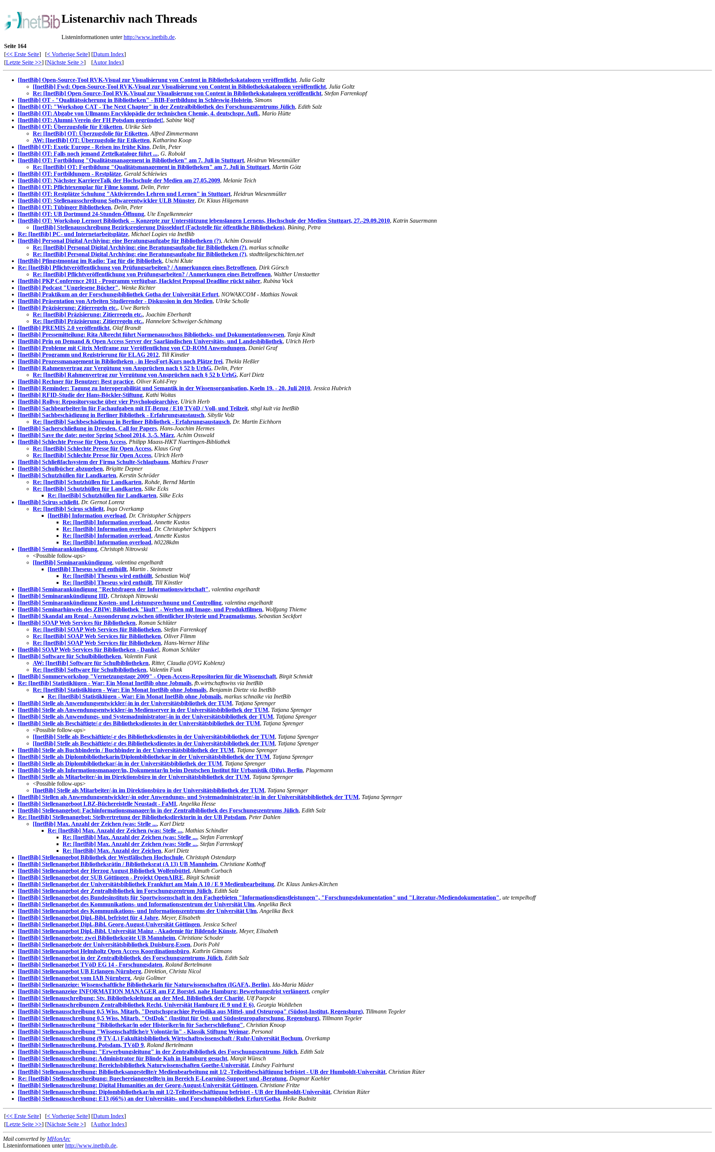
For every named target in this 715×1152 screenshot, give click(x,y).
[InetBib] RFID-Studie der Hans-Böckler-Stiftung (80, 395)
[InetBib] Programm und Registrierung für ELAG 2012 (88, 354)
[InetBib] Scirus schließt (48, 502)
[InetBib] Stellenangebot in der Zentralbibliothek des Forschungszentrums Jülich (120, 958)
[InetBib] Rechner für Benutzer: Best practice (75, 381)
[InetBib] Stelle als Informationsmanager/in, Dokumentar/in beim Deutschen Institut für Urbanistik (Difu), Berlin (160, 770)
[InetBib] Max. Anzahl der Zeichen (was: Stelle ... (95, 824)
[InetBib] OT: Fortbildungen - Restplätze (69, 174)
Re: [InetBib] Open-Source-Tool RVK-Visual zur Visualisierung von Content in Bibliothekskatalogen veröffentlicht (177, 93)
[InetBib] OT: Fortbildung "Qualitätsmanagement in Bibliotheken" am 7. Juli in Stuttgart (131, 160)
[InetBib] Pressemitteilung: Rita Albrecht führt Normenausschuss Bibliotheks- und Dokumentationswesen (151, 334)
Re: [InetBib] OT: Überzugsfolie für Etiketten (90, 133)
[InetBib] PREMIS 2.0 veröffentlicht (63, 328)
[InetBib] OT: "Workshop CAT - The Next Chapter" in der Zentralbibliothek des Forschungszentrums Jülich (156, 107)
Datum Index (108, 54)
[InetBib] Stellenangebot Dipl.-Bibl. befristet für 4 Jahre (88, 917)
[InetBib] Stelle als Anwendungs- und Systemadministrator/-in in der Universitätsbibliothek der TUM (145, 716)
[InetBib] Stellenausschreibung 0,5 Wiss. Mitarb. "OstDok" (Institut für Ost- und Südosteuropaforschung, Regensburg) (168, 1018)
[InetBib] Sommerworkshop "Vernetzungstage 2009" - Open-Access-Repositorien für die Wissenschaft (147, 676)
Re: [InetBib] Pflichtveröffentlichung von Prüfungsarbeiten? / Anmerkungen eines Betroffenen (137, 267)
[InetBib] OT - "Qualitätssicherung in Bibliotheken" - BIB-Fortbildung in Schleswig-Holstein (135, 100)
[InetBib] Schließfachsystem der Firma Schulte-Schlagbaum (93, 462)
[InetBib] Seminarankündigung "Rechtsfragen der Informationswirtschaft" (113, 589)
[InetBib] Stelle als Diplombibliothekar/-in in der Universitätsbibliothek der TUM (120, 763)
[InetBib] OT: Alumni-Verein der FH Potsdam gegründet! (90, 120)
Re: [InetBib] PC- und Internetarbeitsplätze (73, 234)
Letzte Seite (24, 62)
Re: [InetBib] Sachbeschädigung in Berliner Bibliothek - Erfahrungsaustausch (131, 422)
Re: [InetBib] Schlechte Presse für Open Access (92, 448)
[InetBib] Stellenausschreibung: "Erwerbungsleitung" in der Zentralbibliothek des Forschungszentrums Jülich (157, 1051)
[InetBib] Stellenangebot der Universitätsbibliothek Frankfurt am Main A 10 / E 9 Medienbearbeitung (146, 884)
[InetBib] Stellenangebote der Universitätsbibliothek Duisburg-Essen (104, 944)
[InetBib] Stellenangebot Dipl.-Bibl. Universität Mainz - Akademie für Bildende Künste (127, 931)
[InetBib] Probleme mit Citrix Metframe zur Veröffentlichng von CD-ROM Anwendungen (131, 348)
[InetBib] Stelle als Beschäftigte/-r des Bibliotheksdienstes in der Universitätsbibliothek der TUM (139, 723)
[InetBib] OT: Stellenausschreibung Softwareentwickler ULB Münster (106, 200)
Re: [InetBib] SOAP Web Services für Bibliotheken (97, 629)
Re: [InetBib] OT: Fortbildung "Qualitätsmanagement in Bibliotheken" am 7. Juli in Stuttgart (151, 167)
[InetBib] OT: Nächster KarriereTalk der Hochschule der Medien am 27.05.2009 (119, 180)
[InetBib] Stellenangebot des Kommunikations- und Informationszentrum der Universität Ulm (136, 904)
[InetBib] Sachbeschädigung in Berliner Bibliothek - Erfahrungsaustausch (111, 415)
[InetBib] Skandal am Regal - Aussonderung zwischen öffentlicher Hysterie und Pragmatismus (136, 616)
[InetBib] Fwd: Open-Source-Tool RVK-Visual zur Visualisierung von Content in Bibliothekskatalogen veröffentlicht (179, 86)
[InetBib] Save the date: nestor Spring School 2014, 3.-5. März (96, 435)
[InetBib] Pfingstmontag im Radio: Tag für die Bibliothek (90, 261)
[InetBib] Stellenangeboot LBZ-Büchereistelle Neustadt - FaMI (97, 804)
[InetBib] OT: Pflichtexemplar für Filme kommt (78, 187)
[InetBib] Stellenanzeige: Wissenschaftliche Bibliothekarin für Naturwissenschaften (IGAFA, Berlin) (143, 984)
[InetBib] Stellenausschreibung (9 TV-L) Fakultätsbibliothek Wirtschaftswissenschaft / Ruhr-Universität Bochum (160, 1038)
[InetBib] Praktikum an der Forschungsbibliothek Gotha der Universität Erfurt (118, 294)
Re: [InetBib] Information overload (107, 522)
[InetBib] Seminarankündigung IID (63, 596)
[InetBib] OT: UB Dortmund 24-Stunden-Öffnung (81, 214)
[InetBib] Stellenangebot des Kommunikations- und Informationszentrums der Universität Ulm (137, 911)
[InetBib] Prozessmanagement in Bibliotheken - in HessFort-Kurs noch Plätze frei (120, 361)
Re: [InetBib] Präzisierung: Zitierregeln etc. (88, 314)
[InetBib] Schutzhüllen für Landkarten (67, 475)
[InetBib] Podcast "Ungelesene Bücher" (68, 287)
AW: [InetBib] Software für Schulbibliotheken (91, 663)
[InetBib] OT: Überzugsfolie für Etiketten (70, 127)
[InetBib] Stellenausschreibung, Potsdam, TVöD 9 (81, 1045)
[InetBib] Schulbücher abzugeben (60, 468)
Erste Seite (22, 54)
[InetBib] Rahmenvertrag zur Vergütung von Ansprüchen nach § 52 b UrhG (114, 368)
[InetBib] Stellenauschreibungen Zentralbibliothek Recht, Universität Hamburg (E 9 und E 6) (136, 1005)
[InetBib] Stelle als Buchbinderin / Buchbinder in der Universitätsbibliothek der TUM (126, 750)
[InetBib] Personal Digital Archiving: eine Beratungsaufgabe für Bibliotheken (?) (119, 241)
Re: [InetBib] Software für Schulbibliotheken (89, 669)
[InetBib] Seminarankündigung (57, 549)
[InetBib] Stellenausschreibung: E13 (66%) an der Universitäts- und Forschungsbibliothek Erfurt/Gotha (149, 1098)
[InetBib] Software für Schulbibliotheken (69, 656)
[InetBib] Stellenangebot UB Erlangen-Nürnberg (79, 971)
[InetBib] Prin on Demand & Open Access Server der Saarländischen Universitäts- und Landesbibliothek (150, 341)
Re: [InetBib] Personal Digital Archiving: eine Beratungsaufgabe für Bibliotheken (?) (139, 247)
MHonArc (58, 1139)
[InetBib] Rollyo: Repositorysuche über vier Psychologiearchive (98, 401)
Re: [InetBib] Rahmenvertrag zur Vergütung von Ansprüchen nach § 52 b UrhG (134, 375)
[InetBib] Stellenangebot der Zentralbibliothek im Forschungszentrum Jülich (115, 891)
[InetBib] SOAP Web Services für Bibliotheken (77, 623)
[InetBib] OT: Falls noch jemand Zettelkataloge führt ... (88, 153)
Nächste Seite (65, 62)
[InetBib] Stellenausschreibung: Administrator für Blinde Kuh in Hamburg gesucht (122, 1058)
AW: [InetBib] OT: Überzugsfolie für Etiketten (91, 140)
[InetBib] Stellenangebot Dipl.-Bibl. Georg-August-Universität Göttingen (109, 924)
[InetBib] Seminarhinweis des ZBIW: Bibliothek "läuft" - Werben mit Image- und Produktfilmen (140, 609)
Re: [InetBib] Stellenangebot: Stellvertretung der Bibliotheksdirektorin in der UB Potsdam (132, 817)
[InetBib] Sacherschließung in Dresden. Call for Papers (87, 428)
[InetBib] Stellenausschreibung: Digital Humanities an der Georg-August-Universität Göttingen (137, 1085)
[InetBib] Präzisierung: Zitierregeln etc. (67, 308)
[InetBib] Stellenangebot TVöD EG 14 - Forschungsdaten (90, 964)
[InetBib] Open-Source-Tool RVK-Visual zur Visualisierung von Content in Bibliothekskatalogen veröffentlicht (157, 80)
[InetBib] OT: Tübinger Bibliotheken (64, 207)
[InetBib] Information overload (87, 515)
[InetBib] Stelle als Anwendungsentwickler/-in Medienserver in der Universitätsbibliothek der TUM (143, 710)
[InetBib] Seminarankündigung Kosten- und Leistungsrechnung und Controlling (120, 602)
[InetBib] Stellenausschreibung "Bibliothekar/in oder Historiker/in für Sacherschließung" (130, 1025)
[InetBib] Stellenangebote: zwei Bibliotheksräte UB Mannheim (96, 938)
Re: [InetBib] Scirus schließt (68, 509)
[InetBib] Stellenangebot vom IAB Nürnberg (74, 978)
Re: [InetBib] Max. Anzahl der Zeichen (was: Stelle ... (115, 830)
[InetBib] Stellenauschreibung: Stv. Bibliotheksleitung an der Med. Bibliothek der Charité (131, 998)
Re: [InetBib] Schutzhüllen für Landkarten (87, 482)
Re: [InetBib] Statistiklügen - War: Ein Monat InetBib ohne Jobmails (104, 683)
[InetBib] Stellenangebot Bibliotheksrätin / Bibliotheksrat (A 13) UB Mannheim (117, 864)
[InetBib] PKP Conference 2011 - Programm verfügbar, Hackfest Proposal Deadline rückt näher (139, 281)
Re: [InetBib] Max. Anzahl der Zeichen (112, 850)
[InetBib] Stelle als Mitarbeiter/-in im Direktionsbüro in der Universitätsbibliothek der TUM (134, 777)
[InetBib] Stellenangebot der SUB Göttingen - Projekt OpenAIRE (100, 877)
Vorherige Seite (67, 54)
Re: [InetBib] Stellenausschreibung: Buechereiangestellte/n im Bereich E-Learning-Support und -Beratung (152, 1078)
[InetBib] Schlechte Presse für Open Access (72, 442)
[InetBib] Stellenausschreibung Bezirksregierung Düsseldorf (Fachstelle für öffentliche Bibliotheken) (159, 227)
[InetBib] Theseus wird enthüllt (87, 569)
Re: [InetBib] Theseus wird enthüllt (107, 576)
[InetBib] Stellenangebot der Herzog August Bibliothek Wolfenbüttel (104, 871)
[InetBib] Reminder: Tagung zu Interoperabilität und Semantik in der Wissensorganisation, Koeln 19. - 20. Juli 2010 (164, 388)
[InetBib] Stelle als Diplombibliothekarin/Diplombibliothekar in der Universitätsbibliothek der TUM (144, 757)
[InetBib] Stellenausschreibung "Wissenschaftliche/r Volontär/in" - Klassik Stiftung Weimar (133, 1031)
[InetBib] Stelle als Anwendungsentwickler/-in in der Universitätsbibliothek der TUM (125, 703)
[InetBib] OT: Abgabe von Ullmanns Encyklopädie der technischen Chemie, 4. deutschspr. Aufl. (138, 113)
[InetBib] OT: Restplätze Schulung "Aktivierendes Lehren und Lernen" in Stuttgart (124, 194)
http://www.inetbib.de (149, 37)
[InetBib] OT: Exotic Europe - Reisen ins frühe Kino (83, 147)
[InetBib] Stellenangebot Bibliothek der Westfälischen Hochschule (100, 857)
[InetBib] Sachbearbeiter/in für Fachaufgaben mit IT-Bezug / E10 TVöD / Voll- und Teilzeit (133, 408)
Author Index (109, 1124)
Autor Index (107, 62)
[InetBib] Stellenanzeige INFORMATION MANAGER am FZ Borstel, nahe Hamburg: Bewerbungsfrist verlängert (163, 991)
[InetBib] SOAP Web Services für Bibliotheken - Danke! (88, 649)
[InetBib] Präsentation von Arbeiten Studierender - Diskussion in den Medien (115, 301)
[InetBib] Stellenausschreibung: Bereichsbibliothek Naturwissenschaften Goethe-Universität (133, 1065)
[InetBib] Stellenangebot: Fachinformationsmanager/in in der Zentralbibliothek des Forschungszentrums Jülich (158, 810)
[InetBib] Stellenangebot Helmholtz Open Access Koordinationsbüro (103, 951)
